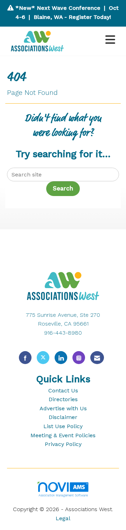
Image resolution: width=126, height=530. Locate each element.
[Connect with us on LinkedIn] (61, 357)
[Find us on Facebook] (25, 357)
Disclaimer (63, 417)
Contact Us (63, 390)
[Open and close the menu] (94, 40)
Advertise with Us (63, 408)
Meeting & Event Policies (63, 435)
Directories (63, 399)
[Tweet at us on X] (43, 357)
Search (63, 188)
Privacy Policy (63, 444)
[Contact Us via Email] (97, 357)
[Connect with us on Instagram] (78, 357)
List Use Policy (63, 426)
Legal (63, 518)
